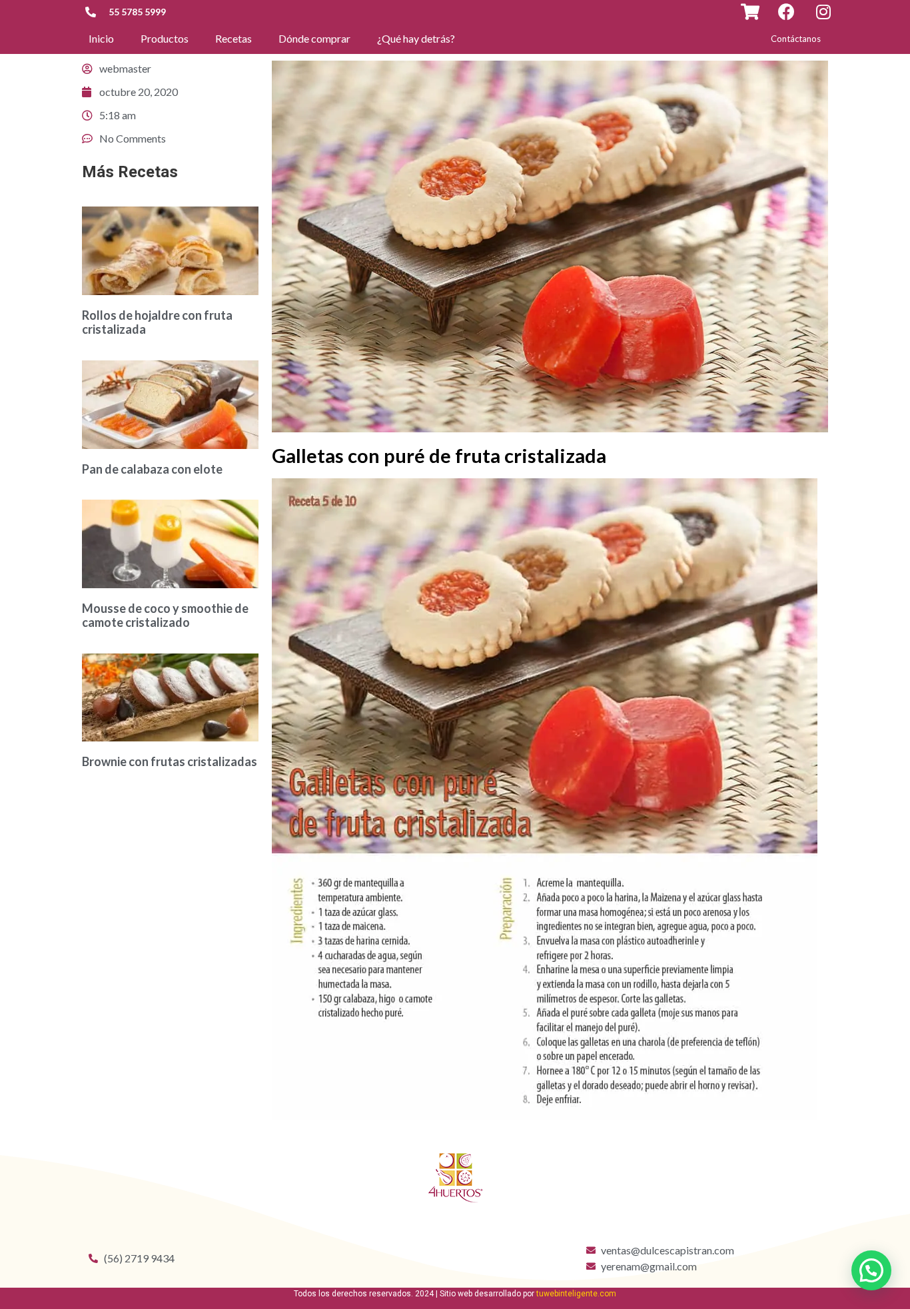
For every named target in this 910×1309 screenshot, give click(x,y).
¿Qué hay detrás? (416, 38)
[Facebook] (786, 11)
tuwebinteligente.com (576, 1293)
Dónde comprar (314, 38)
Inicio (101, 38)
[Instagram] (823, 11)
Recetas (233, 38)
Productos (165, 38)
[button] (795, 39)
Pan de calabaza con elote (152, 469)
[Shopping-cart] (749, 11)
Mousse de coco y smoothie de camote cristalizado (165, 615)
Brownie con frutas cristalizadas (169, 761)
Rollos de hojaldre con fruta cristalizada (157, 322)
